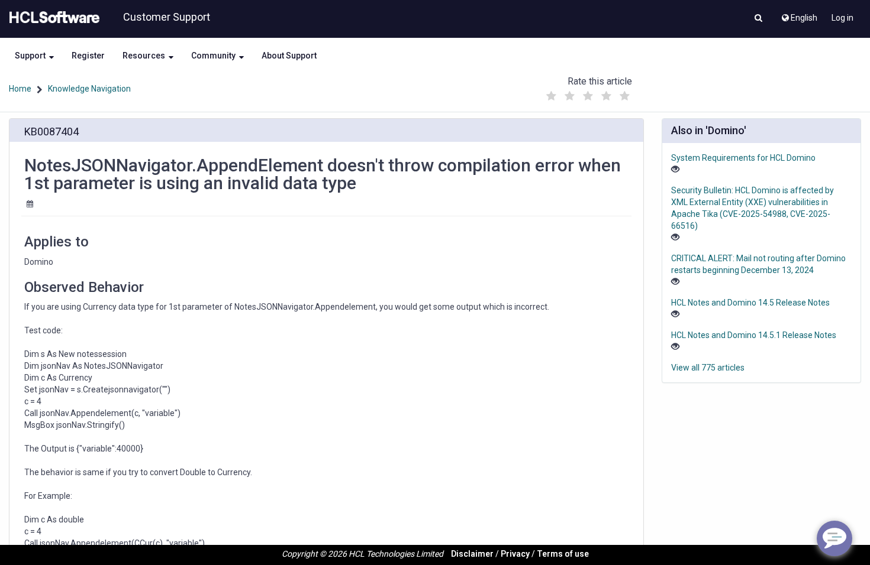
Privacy (515, 553)
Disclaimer (472, 553)
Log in (842, 17)
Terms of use (563, 553)
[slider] (588, 93)
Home (20, 88)
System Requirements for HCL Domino (743, 158)
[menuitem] (798, 15)
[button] (758, 19)
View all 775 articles (708, 367)
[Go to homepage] (52, 17)
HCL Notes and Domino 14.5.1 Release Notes (753, 335)
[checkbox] (551, 96)
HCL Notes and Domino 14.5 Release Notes (750, 302)
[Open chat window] (834, 538)
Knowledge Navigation (89, 88)
